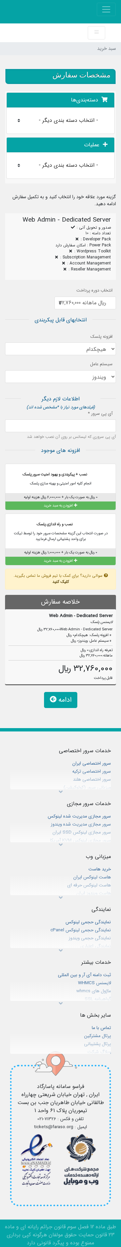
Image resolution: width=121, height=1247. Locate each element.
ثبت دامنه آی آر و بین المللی (84, 975)
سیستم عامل (101, 364)
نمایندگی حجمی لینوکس (88, 922)
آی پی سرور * (100, 413)
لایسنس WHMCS (94, 983)
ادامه (64, 700)
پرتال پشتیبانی (97, 1043)
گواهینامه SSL (98, 999)
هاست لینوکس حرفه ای (89, 885)
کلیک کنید (60, 582)
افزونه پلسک (101, 336)
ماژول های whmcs (93, 991)
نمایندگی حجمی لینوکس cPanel (80, 930)
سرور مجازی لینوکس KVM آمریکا (80, 840)
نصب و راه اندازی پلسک (55, 524)
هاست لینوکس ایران (92, 877)
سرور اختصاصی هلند (92, 779)
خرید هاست (99, 869)
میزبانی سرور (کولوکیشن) (87, 787)
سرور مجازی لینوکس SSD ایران (81, 832)
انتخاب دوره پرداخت (94, 290)
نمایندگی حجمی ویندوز (90, 938)
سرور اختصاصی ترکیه (91, 771)
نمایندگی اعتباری (95, 946)
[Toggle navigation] (106, 9)
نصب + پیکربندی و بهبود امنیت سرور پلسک (55, 474)
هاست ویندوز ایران (93, 893)
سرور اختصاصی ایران (91, 763)
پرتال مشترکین (97, 1035)
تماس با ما (101, 1027)
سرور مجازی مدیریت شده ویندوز (81, 824)
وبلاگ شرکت (99, 1052)
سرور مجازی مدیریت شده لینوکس (79, 816)
